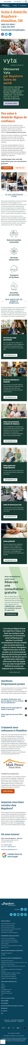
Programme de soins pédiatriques (9, 978)
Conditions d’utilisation (10, 1021)
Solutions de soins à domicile (8, 964)
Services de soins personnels (7, 925)
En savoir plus (11, 103)
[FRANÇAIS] (26, 1)
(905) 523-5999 (7, 24)
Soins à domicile (5, 921)
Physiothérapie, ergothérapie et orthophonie (11, 969)
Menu (14, 5)
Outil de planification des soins (8, 923)
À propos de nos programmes (8, 938)
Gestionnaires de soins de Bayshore (9, 932)
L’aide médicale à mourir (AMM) (8, 974)
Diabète (3, 987)
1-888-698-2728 (19, 168)
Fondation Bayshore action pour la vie (12, 740)
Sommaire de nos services (7, 960)
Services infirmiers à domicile (8, 927)
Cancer (2, 984)
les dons (3, 750)
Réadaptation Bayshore (6, 953)
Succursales (4, 1003)
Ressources (4, 1008)
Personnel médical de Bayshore (8, 976)
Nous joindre (7, 1)
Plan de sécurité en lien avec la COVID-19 (12, 1005)
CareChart (3, 971)
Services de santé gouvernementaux (11, 958)
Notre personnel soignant (7, 930)
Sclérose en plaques (5, 991)
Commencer (7, 168)
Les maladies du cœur (6, 989)
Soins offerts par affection (9, 981)
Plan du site (6, 1020)
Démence (3, 986)
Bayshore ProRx (5, 947)
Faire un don (8, 791)
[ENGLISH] (23, 1)
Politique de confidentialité (17, 1020)
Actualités (4, 1011)
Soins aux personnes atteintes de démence (11, 929)
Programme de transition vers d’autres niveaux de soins (14, 962)
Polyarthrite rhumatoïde (6, 993)
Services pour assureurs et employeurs (12, 950)
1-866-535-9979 (8, 26)
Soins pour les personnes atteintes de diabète (11, 945)
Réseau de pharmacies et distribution (9, 942)
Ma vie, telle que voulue (8, 998)
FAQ (2, 1013)
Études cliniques (4, 943)
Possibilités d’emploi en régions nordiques (10, 973)
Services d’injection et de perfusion (9, 940)
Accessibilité (20, 1021)
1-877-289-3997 (17, 1)
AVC (2, 995)
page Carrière (20, 823)
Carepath (3, 955)
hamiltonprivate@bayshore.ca (9, 849)
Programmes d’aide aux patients (10, 935)
